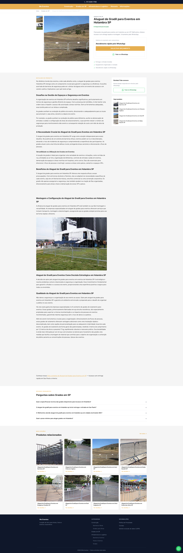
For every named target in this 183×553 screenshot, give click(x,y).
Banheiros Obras (98, 525)
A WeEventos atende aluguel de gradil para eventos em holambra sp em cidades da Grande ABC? (69, 413)
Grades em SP (81, 6)
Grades (95, 544)
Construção (69, 6)
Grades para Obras (98, 528)
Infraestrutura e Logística (98, 6)
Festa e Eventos (98, 540)
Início (37, 11)
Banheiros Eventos (98, 537)
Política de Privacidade (125, 522)
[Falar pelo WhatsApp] (178, 548)
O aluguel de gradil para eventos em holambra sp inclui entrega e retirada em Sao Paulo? (66, 407)
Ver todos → (143, 433)
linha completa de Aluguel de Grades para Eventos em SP (67, 376)
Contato (121, 525)
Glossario (114, 6)
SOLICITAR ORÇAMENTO (120, 48)
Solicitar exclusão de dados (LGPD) (129, 528)
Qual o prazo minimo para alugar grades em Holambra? (54, 418)
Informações (125, 6)
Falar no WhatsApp (121, 54)
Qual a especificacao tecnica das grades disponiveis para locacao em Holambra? (63, 402)
